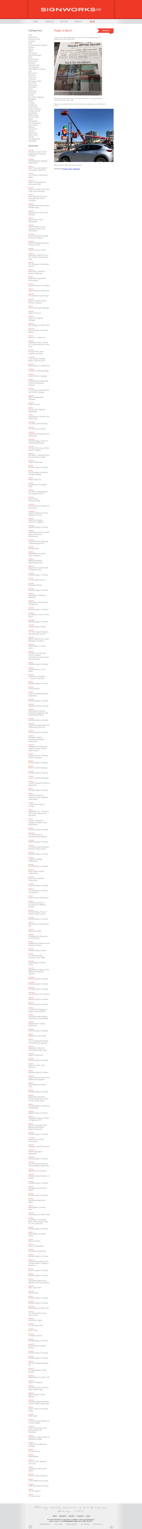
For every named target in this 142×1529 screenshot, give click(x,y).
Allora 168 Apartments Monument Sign (37, 183)
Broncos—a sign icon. (37, 337)
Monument (32, 73)
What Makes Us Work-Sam (39, 325)
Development (33, 67)
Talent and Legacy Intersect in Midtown (36, 521)
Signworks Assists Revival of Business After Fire (38, 726)
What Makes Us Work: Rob (39, 1214)
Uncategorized (34, 139)
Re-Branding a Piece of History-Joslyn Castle (37, 913)
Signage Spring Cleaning (38, 706)
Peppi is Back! (34, 404)
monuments (33, 125)
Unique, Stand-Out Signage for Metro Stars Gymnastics (37, 822)
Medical (31, 127)
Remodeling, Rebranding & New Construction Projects (38, 383)
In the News (33, 107)
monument (32, 129)
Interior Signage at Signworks (35, 1153)
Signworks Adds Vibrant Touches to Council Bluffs (38, 1017)
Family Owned (34, 111)
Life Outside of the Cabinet (38, 994)
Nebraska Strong (35, 585)
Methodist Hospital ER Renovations (37, 279)
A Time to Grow (34, 1496)
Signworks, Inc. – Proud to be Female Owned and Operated (38, 813)
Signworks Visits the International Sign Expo (37, 1049)
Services (31, 75)
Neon (30, 89)
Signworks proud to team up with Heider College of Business (38, 1263)
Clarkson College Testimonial (35, 860)
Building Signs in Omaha (38, 467)
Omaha (31, 137)
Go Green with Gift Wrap (37, 424)
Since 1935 (32, 1330)
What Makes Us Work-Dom (39, 366)
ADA (30, 35)
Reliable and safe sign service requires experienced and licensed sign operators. (38, 656)
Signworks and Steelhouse (39, 291)
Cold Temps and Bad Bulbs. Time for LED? (36, 360)
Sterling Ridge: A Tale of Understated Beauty (37, 442)
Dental (31, 95)
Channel (31, 41)
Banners (31, 63)
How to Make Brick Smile (38, 1481)
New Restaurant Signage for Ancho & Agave (38, 237)
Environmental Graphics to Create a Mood (38, 1422)
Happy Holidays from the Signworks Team (38, 514)
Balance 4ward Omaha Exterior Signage (37, 302)
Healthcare (32, 105)
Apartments (32, 37)
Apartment (32, 141)
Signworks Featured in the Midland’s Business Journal (38, 972)
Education (32, 87)
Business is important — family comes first (36, 677)
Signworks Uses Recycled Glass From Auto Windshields (38, 534)
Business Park (34, 39)
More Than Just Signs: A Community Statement (37, 169)
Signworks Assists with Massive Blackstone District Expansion (37, 1127)
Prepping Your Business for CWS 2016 (37, 937)
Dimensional (33, 59)
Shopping (32, 99)
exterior (31, 131)
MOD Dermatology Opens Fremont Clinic (38, 244)
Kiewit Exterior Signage (37, 376)
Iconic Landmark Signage (38, 778)
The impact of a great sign (38, 296)
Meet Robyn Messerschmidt (34, 500)
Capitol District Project (37, 627)
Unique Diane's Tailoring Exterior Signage (38, 757)
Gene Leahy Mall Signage (38, 308)
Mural (30, 119)
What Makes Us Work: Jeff (38, 1377)
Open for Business (35, 462)
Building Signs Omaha (37, 950)
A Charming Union (35, 1325)
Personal (32, 93)
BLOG (88, 1516)
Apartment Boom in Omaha (39, 285)
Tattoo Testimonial (35, 1055)
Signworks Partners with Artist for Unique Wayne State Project (37, 748)
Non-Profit (32, 83)
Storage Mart (33, 548)
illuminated (32, 121)
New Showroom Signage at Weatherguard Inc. (38, 542)
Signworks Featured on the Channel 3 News (39, 944)
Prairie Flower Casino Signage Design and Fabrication (37, 229)
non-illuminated (34, 123)
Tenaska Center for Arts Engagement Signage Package (37, 154)
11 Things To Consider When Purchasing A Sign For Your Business (38, 1222)
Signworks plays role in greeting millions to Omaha (38, 1282)
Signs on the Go (34, 313)
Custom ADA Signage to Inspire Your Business (37, 1010)
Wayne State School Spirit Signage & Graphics (38, 640)
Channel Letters (34, 109)
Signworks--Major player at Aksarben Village (38, 1438)
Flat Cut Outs (33, 117)
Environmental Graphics (37, 45)
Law (30, 71)
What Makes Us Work (36, 69)
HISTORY (72, 1516)
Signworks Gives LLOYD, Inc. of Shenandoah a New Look (38, 344)
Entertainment (33, 65)
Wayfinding (32, 113)
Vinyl (30, 43)
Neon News (33, 135)
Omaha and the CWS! (37, 250)
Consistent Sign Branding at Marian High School (38, 848)
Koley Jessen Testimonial (38, 898)
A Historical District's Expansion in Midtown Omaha (37, 905)
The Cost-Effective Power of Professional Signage (38, 1042)
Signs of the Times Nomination (35, 221)
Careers (31, 103)
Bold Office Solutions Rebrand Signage (36, 272)
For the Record (34, 1451)
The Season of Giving (36, 429)
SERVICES (62, 1516)
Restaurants (33, 115)
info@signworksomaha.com (72, 1521)
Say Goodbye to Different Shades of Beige (38, 473)
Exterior (31, 47)
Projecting (32, 91)
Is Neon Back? (34, 689)
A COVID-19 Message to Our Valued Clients (38, 493)
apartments (32, 133)
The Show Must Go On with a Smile (37, 1314)
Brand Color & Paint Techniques (36, 1140)
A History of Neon (35, 1336)
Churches (32, 77)
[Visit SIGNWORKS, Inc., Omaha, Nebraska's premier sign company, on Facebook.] (112, 1528)
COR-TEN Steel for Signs (38, 1486)
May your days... (34, 1241)
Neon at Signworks (35, 1246)
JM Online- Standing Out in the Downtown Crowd (39, 456)
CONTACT (80, 1516)
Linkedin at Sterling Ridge (38, 371)
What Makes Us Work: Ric (38, 1308)
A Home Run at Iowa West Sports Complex (38, 449)
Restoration (32, 61)
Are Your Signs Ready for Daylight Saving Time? (38, 633)
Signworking (33, 1293)
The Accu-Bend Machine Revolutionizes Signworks (38, 1165)
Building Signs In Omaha (38, 979)
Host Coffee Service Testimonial (36, 872)
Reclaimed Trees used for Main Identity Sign (38, 1388)
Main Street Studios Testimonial (36, 879)
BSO (30, 57)
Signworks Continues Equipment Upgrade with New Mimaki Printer (38, 713)
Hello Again (33, 1416)
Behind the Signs (35, 1320)
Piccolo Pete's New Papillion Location (36, 353)
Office (30, 51)
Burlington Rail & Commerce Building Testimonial (36, 739)
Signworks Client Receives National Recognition (39, 1078)
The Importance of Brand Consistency (38, 892)
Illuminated (32, 53)
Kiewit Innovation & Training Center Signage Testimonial (38, 797)
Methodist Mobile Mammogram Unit (35, 562)
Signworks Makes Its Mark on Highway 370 (38, 1119)
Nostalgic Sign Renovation (38, 1146)
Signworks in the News (37, 1171)
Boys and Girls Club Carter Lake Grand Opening (38, 190)
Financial (32, 79)
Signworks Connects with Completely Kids (38, 569)
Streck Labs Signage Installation (36, 410)
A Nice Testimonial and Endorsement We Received (37, 1430)
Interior (31, 49)
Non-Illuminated (34, 55)
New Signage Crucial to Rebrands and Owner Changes (37, 198)
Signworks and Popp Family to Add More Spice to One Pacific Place (38, 1099)
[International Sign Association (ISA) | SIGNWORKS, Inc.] (30, 1528)
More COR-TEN (34, 1288)
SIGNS (55, 1516)
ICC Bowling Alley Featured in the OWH (36, 957)
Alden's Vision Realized (37, 1476)
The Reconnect (34, 1491)
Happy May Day (34, 479)
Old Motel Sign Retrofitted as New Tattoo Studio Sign (38, 1403)
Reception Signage (36, 97)
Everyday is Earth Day (37, 1251)
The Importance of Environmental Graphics (37, 836)
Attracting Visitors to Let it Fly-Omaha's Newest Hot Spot (38, 257)
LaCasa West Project (36, 580)
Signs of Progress (35, 1382)
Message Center (34, 81)
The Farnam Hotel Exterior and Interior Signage (38, 391)
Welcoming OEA (34, 931)
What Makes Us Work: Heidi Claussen (37, 555)
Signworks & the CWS (37, 1036)
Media (30, 101)
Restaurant (32, 85)
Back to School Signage (37, 768)
